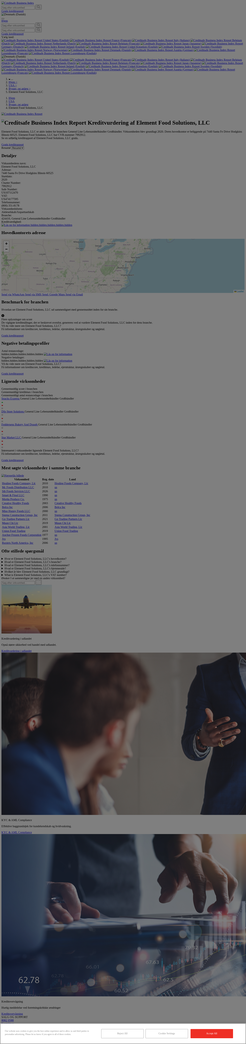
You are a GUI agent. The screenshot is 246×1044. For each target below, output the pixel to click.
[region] (123, 1033)
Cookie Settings (166, 1033)
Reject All (122, 1033)
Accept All (211, 1033)
